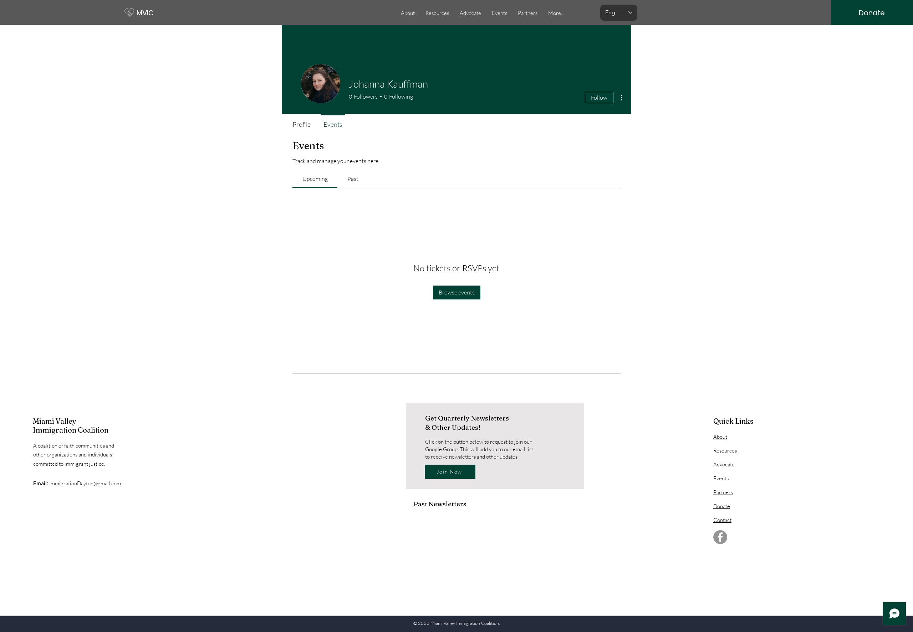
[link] (315, 178)
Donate (721, 506)
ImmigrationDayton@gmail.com (85, 483)
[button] (499, 13)
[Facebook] (720, 537)
